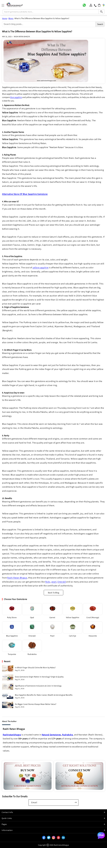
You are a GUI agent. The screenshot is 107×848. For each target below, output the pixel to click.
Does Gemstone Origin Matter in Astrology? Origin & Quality (39, 676)
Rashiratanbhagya (12, 734)
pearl (54, 581)
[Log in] (91, 5)
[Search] (101, 11)
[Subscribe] (75, 802)
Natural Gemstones (51, 734)
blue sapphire (16, 97)
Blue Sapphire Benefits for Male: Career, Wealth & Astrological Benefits (43, 695)
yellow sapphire (40, 267)
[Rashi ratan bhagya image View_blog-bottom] (27, 776)
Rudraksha (67, 734)
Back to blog (53, 592)
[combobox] (53, 11)
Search (100, 24)
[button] (99, 5)
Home (4, 18)
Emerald (62, 581)
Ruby (47, 581)
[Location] (103, 5)
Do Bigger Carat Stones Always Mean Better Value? (35, 704)
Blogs (11, 18)
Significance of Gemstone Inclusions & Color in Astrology (38, 685)
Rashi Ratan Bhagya (17, 577)
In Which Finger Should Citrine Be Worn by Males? (35, 667)
